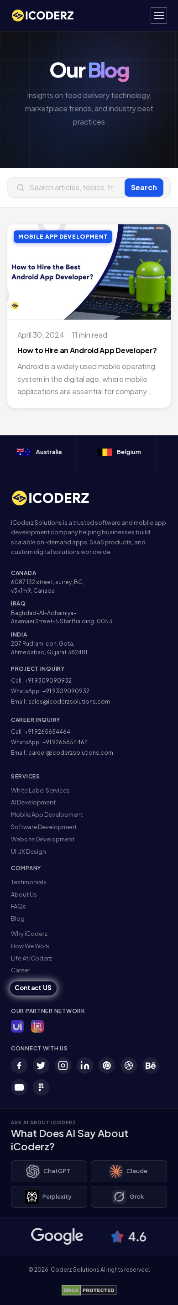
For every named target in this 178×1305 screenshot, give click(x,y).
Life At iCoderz (31, 958)
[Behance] (150, 1065)
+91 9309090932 (48, 680)
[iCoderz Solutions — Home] (47, 15)
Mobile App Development (47, 814)
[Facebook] (19, 1065)
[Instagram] (63, 1065)
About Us (24, 894)
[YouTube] (19, 1087)
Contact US (33, 988)
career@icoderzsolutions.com (70, 752)
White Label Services (40, 790)
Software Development (44, 826)
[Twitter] (41, 1065)
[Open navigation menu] (159, 15)
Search (144, 187)
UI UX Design (28, 851)
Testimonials (29, 882)
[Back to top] (156, 1289)
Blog (18, 918)
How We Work (30, 946)
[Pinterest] (107, 1065)
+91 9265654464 (47, 731)
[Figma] (41, 1087)
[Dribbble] (128, 1065)
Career (20, 970)
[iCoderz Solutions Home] (56, 498)
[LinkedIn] (85, 1065)
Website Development (42, 839)
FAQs (18, 906)
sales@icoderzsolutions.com (69, 701)
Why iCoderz (29, 933)
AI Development (33, 802)
